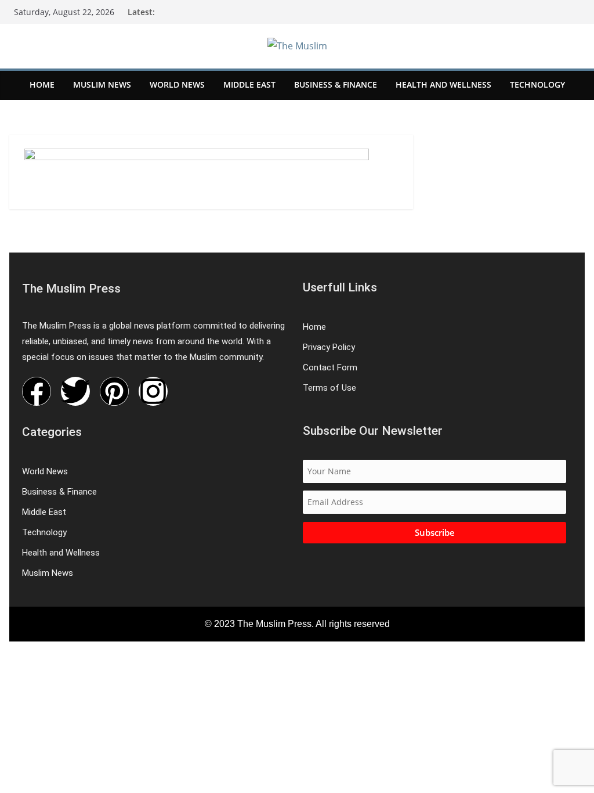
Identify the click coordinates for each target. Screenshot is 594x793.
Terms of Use (329, 388)
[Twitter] (75, 391)
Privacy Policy (329, 347)
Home (42, 84)
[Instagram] (153, 391)
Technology (537, 84)
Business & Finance (335, 84)
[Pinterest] (114, 391)
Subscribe (435, 532)
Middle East (249, 84)
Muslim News (102, 84)
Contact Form (330, 367)
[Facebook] (36, 391)
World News (177, 84)
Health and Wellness (443, 84)
